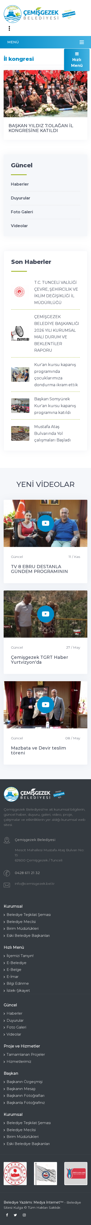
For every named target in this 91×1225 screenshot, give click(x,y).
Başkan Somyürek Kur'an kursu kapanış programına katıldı (55, 406)
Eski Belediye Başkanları (28, 935)
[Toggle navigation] (9, 28)
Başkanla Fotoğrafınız (26, 1102)
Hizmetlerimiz (19, 1061)
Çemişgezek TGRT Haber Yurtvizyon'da (39, 660)
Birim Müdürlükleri (23, 928)
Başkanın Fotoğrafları (25, 1095)
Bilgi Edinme (18, 983)
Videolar (19, 226)
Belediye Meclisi (21, 921)
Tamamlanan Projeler (26, 1054)
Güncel (17, 556)
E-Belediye (16, 962)
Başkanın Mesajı (21, 1088)
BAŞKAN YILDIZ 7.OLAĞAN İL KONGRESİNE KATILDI (40, 128)
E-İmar (12, 976)
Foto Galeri (22, 212)
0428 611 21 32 (27, 873)
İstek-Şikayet (18, 990)
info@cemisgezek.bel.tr (35, 883)
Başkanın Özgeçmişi (24, 1081)
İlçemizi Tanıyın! (20, 955)
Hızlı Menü (77, 62)
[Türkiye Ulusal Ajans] (75, 1173)
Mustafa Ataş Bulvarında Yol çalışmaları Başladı (52, 433)
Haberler (20, 184)
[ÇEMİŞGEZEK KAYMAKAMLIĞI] (45, 1173)
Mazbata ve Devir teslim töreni (38, 750)
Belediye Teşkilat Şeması (29, 914)
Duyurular (20, 198)
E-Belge (14, 969)
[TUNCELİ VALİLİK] (15, 1173)
